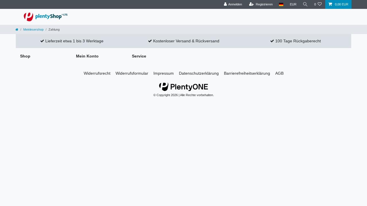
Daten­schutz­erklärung (199, 73)
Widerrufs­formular (132, 73)
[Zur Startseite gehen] (16, 29)
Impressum (163, 73)
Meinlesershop (33, 29)
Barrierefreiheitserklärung (247, 73)
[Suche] (305, 4)
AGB (279, 73)
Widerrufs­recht (97, 73)
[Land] (281, 4)
